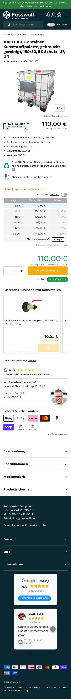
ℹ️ (13, 169)
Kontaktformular (35, 525)
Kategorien (21, 35)
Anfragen (58, 239)
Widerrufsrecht (33, 687)
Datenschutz (50, 687)
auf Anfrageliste (57, 279)
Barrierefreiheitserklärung (15, 690)
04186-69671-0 (14, 393)
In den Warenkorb (47, 270)
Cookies (63, 687)
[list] (35, 90)
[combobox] (23, 24)
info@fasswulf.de (24, 518)
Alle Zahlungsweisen (58, 434)
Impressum (8, 687)
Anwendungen (37, 35)
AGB (20, 687)
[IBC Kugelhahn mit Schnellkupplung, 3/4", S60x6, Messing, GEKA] (32, 306)
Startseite (8, 35)
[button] (59, 15)
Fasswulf (15, 682)
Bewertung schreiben (35, 598)
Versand (54, 194)
